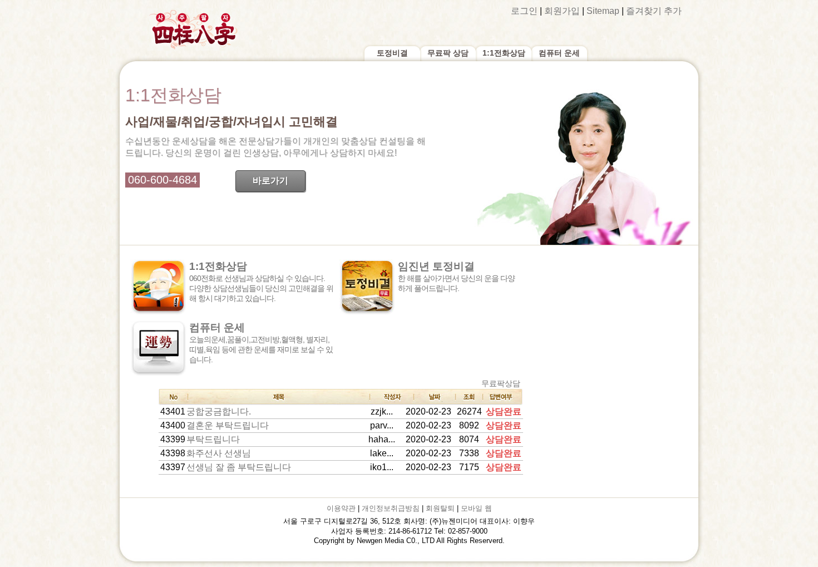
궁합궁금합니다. (218, 411)
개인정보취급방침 (391, 508)
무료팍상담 (500, 383)
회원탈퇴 (440, 508)
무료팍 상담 (448, 52)
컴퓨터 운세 (559, 52)
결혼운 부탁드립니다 (227, 425)
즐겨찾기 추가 (654, 11)
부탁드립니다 (213, 439)
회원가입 (562, 11)
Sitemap (603, 11)
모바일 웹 (476, 508)
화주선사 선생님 (218, 453)
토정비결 (392, 52)
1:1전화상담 (503, 52)
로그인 (524, 11)
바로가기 (270, 180)
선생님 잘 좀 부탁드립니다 (238, 467)
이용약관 (341, 508)
